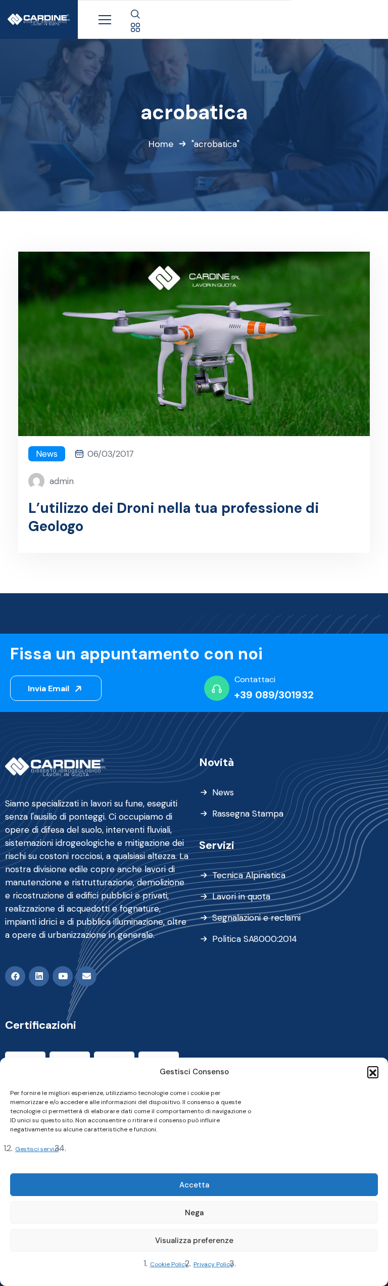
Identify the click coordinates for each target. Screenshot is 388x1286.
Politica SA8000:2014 (254, 938)
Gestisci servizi (37, 1149)
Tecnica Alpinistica (248, 875)
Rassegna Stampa (247, 813)
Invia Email (49, 688)
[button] (373, 1072)
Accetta (194, 1185)
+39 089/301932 (274, 694)
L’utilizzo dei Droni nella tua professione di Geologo (173, 517)
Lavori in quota (241, 896)
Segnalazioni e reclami (256, 917)
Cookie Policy (169, 1264)
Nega (194, 1213)
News (47, 453)
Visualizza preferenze (194, 1240)
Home (161, 144)
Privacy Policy (213, 1264)
